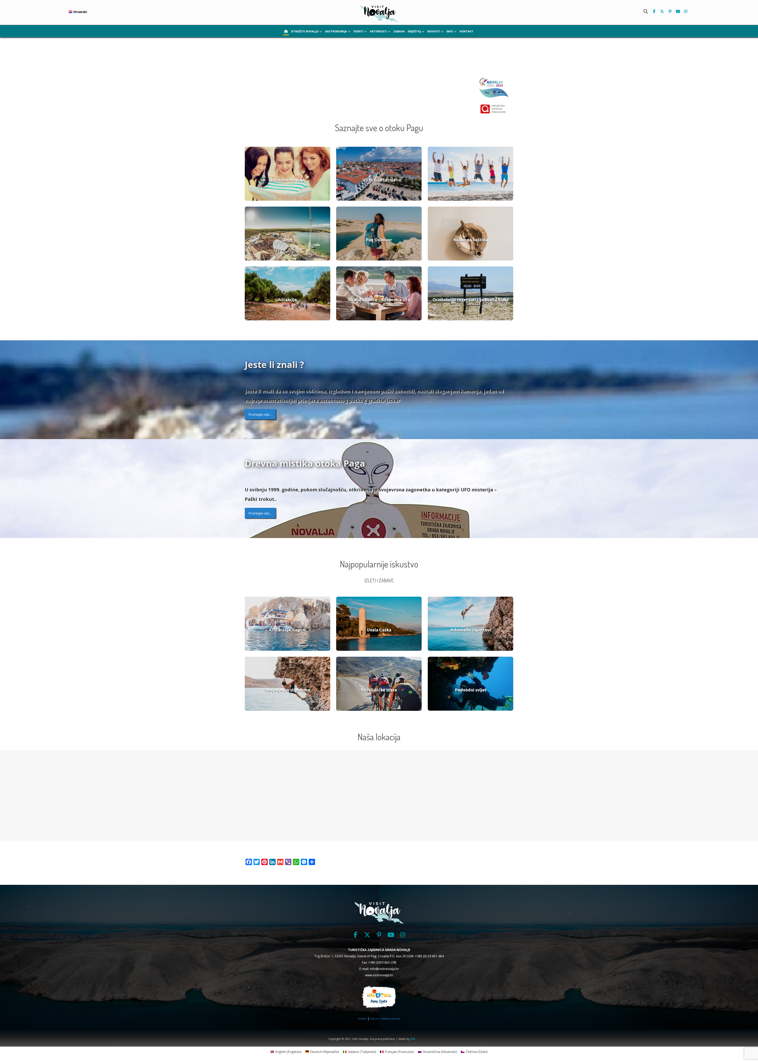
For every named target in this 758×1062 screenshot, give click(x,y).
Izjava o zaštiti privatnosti (385, 1018)
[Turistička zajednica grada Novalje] (379, 13)
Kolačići (362, 1018)
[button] (654, 11)
